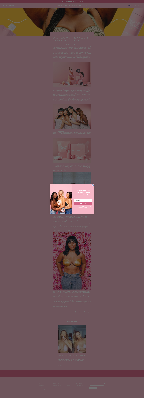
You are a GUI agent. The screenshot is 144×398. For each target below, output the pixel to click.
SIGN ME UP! (83, 203)
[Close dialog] (92, 185)
